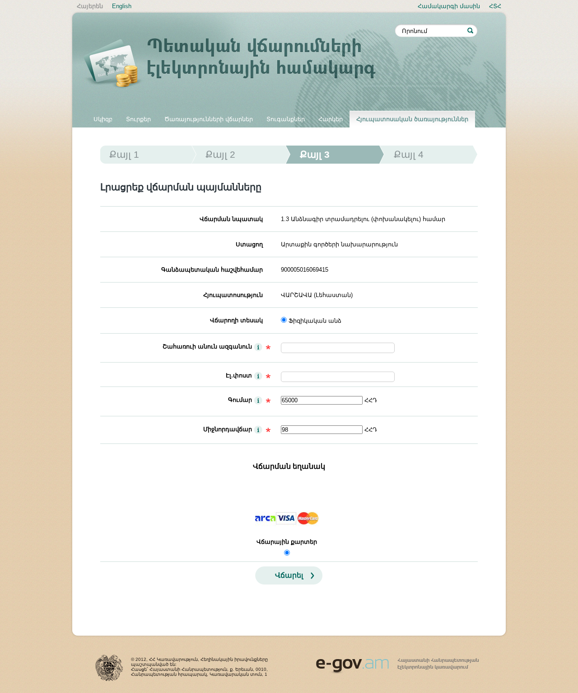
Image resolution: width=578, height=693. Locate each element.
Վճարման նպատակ (231, 219)
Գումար (240, 399)
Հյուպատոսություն (233, 295)
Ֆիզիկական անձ (315, 320)
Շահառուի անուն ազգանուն (207, 346)
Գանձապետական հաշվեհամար (212, 269)
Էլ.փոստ (239, 375)
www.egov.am (397, 662)
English (121, 6)
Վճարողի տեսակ (236, 320)
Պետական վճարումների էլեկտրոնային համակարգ (239, 64)
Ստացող (249, 244)
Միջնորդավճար (227, 429)
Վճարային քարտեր (286, 541)
